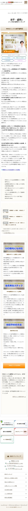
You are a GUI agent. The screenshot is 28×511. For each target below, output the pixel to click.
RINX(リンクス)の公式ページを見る (11, 169)
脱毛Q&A (24, 7)
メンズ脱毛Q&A (8, 493)
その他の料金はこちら (9, 233)
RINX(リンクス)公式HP (14, 365)
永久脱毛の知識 (8, 489)
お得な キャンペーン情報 (11, 486)
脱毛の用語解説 (8, 497)
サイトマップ (24, 505)
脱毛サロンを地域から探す (11, 478)
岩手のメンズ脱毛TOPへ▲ (19, 396)
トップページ (4, 505)
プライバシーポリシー (14, 505)
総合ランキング (4, 7)
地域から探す (10, 7)
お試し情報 (17, 7)
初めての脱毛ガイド (9, 482)
